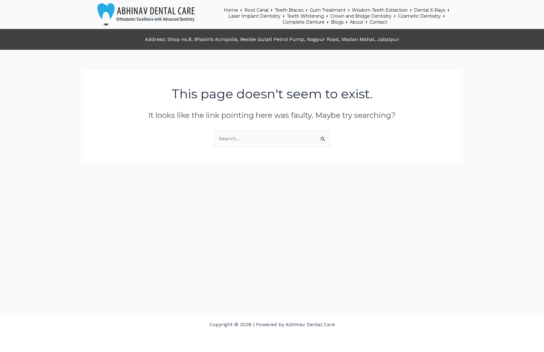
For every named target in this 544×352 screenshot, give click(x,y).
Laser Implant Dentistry (254, 16)
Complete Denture (304, 22)
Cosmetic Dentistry (419, 16)
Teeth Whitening (305, 16)
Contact (378, 22)
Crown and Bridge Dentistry (361, 16)
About (356, 22)
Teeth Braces (289, 10)
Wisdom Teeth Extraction (380, 10)
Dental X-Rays (429, 10)
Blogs (337, 22)
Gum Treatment (328, 10)
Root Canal (256, 10)
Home (231, 10)
